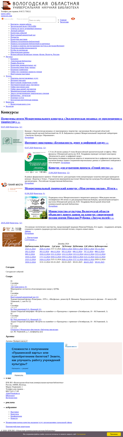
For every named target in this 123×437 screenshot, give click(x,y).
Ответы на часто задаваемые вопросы (26, 28)
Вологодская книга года (20, 104)
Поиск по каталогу (22, 19)
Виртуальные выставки (20, 74)
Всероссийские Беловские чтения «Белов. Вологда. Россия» (35, 54)
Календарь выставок (19, 39)
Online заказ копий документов (23, 89)
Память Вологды (17, 63)
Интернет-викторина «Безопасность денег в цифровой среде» (67, 142)
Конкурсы (10, 102)
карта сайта (5, 14)
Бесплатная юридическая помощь (24, 100)
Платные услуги (17, 98)
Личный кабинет (18, 31)
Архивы (9, 341)
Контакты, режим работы (21, 24)
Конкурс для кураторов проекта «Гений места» (81, 167)
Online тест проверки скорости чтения (26, 72)
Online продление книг (20, 87)
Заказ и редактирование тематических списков (30, 93)
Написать (19, 375)
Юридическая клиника (20, 52)
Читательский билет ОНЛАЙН (23, 26)
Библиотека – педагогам (21, 95)
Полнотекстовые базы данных (23, 67)
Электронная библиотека (21, 61)
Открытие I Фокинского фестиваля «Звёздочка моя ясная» (34, 330)
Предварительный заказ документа (25, 85)
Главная (63, 20)
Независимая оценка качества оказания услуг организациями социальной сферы (39, 422)
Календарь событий (19, 33)
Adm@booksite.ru (13, 393)
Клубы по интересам (19, 50)
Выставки (15, 412)
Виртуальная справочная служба (24, 82)
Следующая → (31, 240)
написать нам (6, 16)
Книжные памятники (19, 70)
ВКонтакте (10, 396)
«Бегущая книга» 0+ (19, 287)
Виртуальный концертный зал (23, 35)
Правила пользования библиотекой (25, 41)
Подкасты (15, 37)
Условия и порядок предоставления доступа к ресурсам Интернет (37, 46)
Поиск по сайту (8, 19)
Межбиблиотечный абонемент (23, 91)
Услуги (9, 76)
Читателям (64, 22)
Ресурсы (9, 57)
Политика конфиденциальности (24, 48)
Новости (14, 418)
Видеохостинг (11, 398)
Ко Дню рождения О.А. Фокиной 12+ (26, 309)
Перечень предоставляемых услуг (24, 78)
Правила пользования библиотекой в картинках (30, 44)
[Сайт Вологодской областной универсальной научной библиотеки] (40, 9)
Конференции (16, 416)
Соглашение (81, 434)
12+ (20, 127)
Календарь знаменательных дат (23, 65)
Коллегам (10, 106)
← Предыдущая (31, 237)
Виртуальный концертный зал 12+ (25, 297)
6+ (44, 193)
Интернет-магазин (18, 80)
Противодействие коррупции (18, 426)
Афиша (28, 231)
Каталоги (14, 59)
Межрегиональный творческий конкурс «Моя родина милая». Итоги (71, 188)
